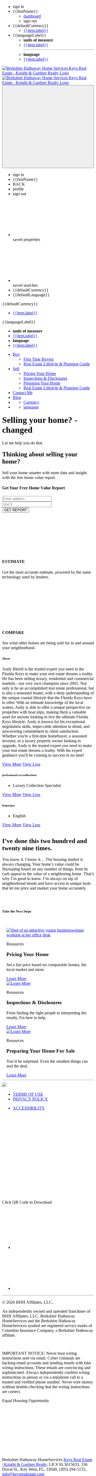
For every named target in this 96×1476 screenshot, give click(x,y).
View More (11, 759)
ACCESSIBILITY (29, 1103)
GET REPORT (15, 505)
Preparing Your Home (41, 378)
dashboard (32, 16)
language (31, 402)
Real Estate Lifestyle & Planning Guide (56, 359)
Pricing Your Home (39, 368)
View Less (31, 759)
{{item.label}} (35, 30)
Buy (16, 349)
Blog (17, 392)
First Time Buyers (38, 354)
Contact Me (23, 388)
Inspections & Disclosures (45, 373)
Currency (31, 397)
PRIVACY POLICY (30, 1094)
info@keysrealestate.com (23, 1469)
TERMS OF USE (28, 1089)
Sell (16, 364)
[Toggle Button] (48, 121)
